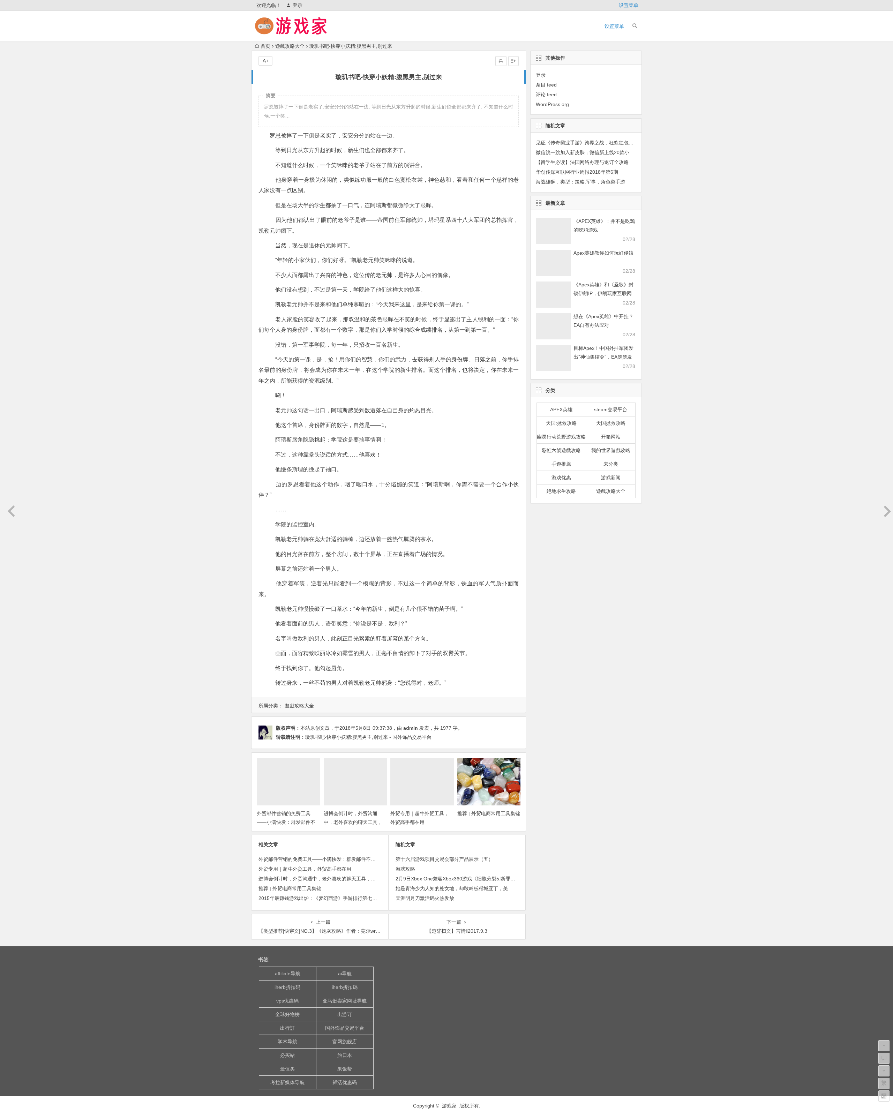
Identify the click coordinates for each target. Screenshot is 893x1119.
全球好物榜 (287, 1014)
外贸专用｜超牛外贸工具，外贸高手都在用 (304, 869)
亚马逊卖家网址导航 (345, 1001)
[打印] (500, 61)
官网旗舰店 (344, 1041)
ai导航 (345, 973)
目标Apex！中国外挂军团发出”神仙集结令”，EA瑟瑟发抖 (603, 356)
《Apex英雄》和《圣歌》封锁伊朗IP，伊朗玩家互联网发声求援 (603, 293)
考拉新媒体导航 (287, 1082)
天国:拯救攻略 (561, 423)
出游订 (344, 1014)
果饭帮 (344, 1069)
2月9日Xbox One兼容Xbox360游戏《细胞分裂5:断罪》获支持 (463, 878)
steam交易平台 (610, 409)
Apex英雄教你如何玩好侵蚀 (603, 253)
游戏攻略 (405, 869)
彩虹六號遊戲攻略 (561, 450)
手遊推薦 (561, 464)
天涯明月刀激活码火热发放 (425, 898)
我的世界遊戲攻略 (610, 450)
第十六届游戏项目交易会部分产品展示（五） (444, 859)
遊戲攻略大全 (290, 46)
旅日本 (344, 1055)
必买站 (287, 1055)
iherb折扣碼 (345, 987)
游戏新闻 (611, 477)
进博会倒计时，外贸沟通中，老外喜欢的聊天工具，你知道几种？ (353, 822)
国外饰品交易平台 (344, 1028)
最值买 (287, 1069)
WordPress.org (552, 104)
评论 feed (546, 94)
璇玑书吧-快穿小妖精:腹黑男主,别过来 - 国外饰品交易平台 (368, 737)
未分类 (610, 464)
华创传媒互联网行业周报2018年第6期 (577, 172)
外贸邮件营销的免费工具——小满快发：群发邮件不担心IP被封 (286, 822)
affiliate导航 (287, 973)
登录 (297, 5)
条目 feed (546, 85)
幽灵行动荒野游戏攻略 (561, 437)
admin (410, 728)
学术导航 (287, 1041)
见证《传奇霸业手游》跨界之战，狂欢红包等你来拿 (592, 142)
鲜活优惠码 (344, 1082)
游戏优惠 (561, 477)
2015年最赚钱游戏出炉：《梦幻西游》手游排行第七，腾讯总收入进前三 (337, 898)
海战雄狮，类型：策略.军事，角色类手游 (580, 182)
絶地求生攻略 (561, 491)
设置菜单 (628, 5)
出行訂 (287, 1028)
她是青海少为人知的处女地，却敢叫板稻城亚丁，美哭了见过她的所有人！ (476, 888)
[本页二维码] (884, 1096)
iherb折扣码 (287, 987)
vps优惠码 (287, 1001)
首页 (265, 46)
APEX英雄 (561, 409)
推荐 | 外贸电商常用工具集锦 (488, 813)
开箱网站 (611, 437)
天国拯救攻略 (610, 423)
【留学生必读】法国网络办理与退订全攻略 (582, 162)
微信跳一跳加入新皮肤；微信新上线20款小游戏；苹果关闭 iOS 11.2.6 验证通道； (625, 152)
